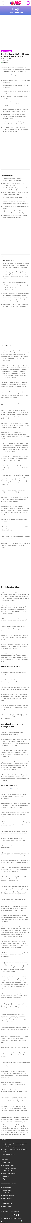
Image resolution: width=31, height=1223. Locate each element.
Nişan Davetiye (6, 1190)
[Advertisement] (15, 34)
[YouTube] (18, 1215)
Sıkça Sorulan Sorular (8, 1165)
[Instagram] (13, 1215)
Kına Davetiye (6, 1193)
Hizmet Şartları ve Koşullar (9, 1173)
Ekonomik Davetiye (8, 1195)
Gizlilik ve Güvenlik (7, 1170)
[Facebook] (14, 1215)
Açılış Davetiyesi (7, 1201)
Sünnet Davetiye (7, 1198)
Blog (4, 1179)
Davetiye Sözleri (18, 12)
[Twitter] (16, 1215)
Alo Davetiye (8, 58)
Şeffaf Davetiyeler (7, 1203)
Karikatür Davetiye (7, 1206)
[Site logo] (16, 2)
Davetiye (10, 12)
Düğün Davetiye (7, 1187)
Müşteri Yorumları (7, 1162)
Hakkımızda (6, 1176)
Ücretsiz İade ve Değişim (9, 1168)
